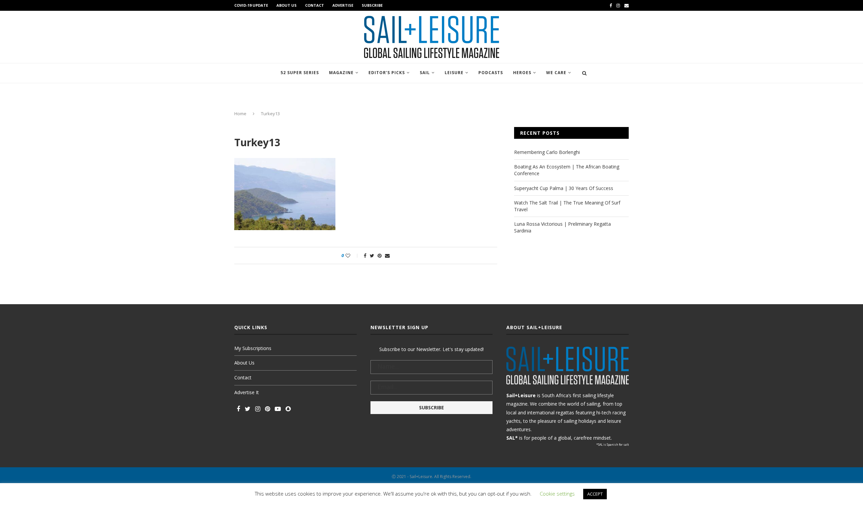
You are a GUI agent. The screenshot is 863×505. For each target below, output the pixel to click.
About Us (286, 5)
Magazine (341, 72)
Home (240, 114)
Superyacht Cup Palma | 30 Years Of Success (563, 188)
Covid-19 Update (251, 5)
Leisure (454, 72)
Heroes (522, 72)
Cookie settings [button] (557, 493)
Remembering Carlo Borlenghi (547, 152)
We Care (556, 72)
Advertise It (246, 392)
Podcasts (490, 72)
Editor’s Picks (386, 72)
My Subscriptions (252, 348)
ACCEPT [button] (595, 494)
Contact (314, 5)
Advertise (342, 5)
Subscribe (372, 5)
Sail (425, 72)
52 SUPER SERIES (299, 72)
